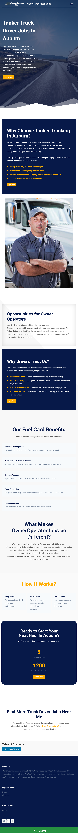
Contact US (6, 810)
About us (5, 795)
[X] (8, 821)
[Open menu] (71, 4)
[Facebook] (4, 821)
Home (4, 792)
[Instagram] (12, 821)
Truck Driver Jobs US (50, 726)
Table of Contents (12, 749)
